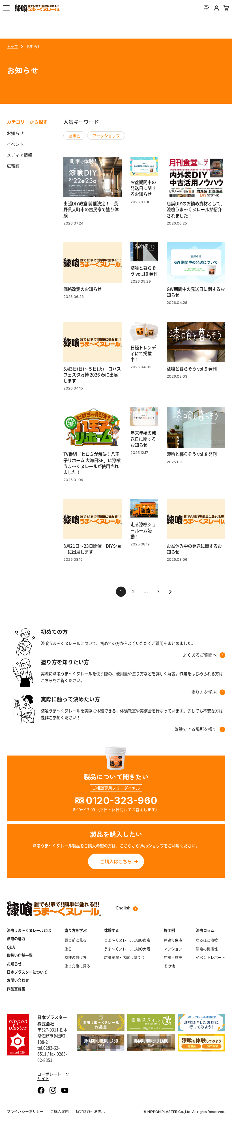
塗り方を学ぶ (76, 930)
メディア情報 (19, 155)
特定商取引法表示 (90, 1111)
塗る (68, 948)
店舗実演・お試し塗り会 (124, 957)
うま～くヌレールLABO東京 (127, 940)
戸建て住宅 (173, 940)
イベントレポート (210, 957)
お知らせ (15, 133)
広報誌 (13, 166)
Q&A (11, 947)
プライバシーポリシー (25, 1111)
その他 (169, 965)
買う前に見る (76, 940)
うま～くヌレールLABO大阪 (127, 948)
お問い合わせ (18, 980)
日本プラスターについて (27, 972)
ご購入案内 (59, 1111)
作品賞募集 (16, 988)
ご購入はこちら (116, 861)
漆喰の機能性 (207, 948)
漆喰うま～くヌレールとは (29, 930)
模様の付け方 (76, 957)
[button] (6, 8)
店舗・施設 (173, 957)
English (123, 908)
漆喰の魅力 (16, 938)
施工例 (169, 930)
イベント (15, 144)
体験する (111, 930)
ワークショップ (106, 135)
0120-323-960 (121, 800)
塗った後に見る (77, 965)
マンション (173, 948)
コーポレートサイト (49, 1076)
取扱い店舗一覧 (20, 955)
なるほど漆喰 (207, 940)
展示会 (74, 135)
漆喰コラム (205, 930)
